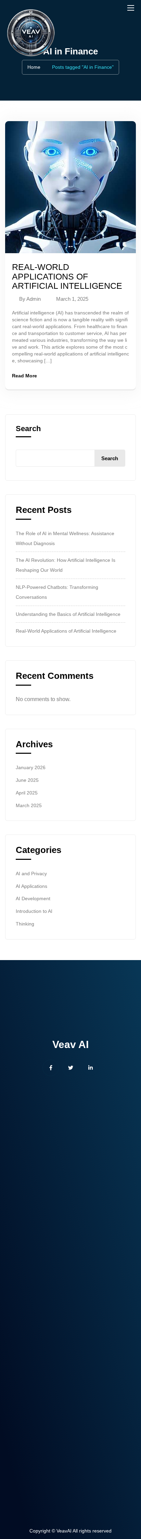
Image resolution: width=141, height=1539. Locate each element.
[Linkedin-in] (90, 1068)
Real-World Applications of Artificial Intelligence (67, 276)
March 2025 (29, 805)
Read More (24, 375)
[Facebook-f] (50, 1068)
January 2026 (31, 767)
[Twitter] (70, 1068)
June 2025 (27, 780)
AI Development (33, 898)
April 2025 (27, 793)
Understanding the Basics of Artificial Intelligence (68, 614)
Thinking (25, 924)
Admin (33, 299)
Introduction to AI (34, 911)
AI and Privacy (31, 873)
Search (28, 428)
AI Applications (31, 886)
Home (33, 67)
